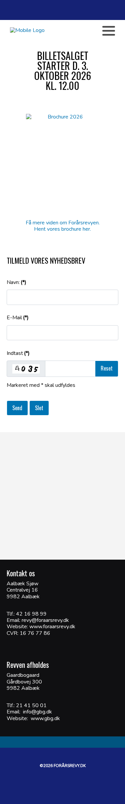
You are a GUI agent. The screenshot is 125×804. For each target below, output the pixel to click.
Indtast (18, 353)
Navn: (16, 282)
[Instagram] (83, 30)
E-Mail (18, 317)
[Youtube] (72, 30)
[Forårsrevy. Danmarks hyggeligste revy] (27, 30)
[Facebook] (61, 30)
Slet (39, 408)
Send (17, 408)
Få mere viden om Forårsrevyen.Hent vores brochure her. (63, 226)
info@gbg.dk (37, 711)
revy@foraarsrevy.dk (45, 620)
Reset (107, 368)
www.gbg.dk (45, 718)
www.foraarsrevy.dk (51, 626)
